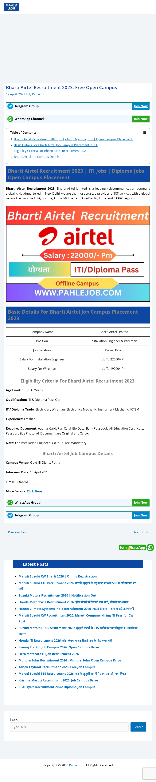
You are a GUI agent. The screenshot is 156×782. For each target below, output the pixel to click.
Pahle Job (75, 765)
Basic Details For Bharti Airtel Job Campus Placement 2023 (56, 145)
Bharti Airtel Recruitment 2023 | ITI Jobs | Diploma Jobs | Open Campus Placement (73, 139)
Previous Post (16, 532)
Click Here (34, 491)
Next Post (143, 532)
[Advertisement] (78, 42)
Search (15, 719)
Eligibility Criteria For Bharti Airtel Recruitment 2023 (51, 151)
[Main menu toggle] (148, 7)
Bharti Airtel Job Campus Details (37, 157)
